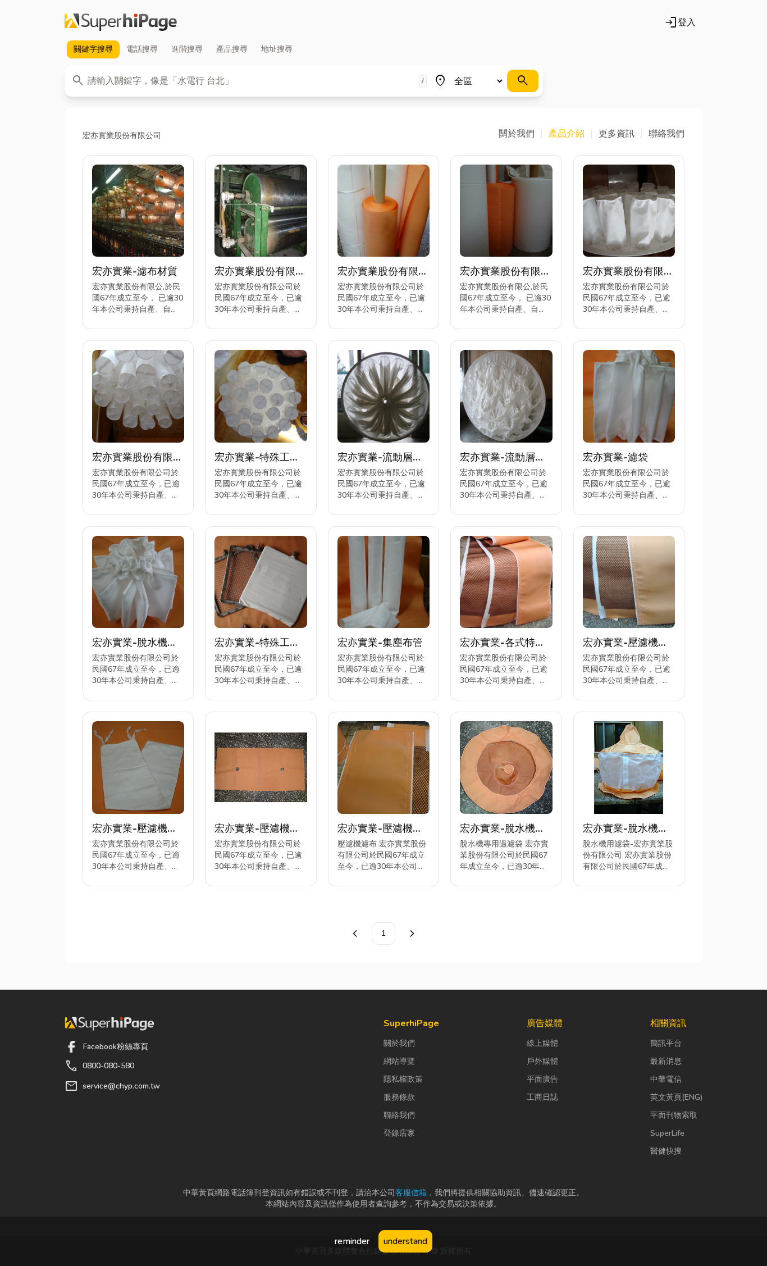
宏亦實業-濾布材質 (134, 271)
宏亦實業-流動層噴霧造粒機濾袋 (380, 457)
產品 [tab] (232, 49)
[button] (520, 133)
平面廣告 (542, 1079)
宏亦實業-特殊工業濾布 (257, 457)
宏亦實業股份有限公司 (259, 272)
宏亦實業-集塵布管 (380, 642)
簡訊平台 (666, 1043)
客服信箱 (411, 1192)
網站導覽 (399, 1061)
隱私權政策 (403, 1079)
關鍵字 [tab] (93, 49)
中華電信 (666, 1079)
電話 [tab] (142, 49)
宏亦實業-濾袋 (615, 457)
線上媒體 (542, 1043)
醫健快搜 (666, 1151)
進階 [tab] (187, 49)
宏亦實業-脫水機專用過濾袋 (502, 829)
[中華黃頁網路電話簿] (121, 22)
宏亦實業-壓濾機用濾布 (257, 829)
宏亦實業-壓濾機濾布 (625, 643)
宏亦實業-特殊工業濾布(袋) (257, 643)
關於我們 (399, 1043)
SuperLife (667, 1133)
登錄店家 (399, 1133)
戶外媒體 (542, 1061)
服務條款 (399, 1097)
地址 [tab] (277, 49)
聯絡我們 (399, 1115)
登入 (680, 22)
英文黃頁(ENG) (676, 1097)
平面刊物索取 (673, 1115)
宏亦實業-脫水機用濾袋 (134, 643)
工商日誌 (542, 1097)
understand (405, 1241)
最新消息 (666, 1061)
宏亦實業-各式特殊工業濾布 (502, 643)
